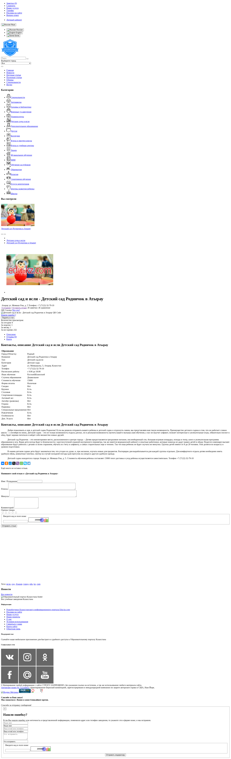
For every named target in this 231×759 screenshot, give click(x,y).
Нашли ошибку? (8, 315)
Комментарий (7, 507)
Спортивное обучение (21, 179)
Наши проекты (13, 617)
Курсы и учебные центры (22, 145)
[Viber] (17, 463)
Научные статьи (13, 75)
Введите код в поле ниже (14, 516)
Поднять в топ (8, 318)
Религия (14, 174)
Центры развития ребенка (22, 189)
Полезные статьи (14, 77)
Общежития (16, 169)
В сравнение (44, 308)
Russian (19, 30)
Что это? (16, 310)
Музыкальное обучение (21, 155)
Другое (14, 131)
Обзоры (10, 80)
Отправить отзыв (9, 526)
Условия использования (17, 622)
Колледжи (15, 136)
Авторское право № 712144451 (15, 687)
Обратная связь (13, 629)
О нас (9, 619)
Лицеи (14, 150)
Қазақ (16, 36)
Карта (9, 339)
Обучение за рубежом (20, 165)
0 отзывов (6, 308)
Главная (10, 70)
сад (13, 584)
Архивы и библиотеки (21, 107)
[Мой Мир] (10, 463)
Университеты (17, 116)
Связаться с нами (14, 624)
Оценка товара (8, 510)
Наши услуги (12, 614)
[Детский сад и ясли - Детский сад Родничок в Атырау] (29, 292)
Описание (11, 334)
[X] (14, 463)
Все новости (6, 594)
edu (31, 584)
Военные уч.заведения (21, 112)
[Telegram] (28, 463)
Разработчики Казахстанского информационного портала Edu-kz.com (38, 609)
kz (35, 584)
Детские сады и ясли (20, 121)
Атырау (19, 584)
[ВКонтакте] (2, 463)
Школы (14, 193)
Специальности (13, 82)
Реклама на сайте (14, 612)
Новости (10, 73)
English (18, 33)
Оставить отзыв (19, 308)
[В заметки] (5, 234)
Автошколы (16, 102)
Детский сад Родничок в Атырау (16, 229)
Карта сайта (11, 626)
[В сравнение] (2, 234)
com (38, 584)
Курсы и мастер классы (21, 141)
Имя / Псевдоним (9, 481)
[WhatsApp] (21, 463)
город (25, 584)
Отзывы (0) (11, 337)
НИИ (13, 160)
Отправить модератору (115, 755)
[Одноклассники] (6, 463)
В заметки (32, 308)
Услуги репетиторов (20, 184)
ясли (8, 584)
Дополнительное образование (24, 126)
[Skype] (25, 463)
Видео (9, 85)
